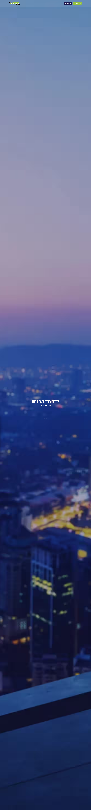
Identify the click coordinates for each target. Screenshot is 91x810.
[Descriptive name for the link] (14, 3)
